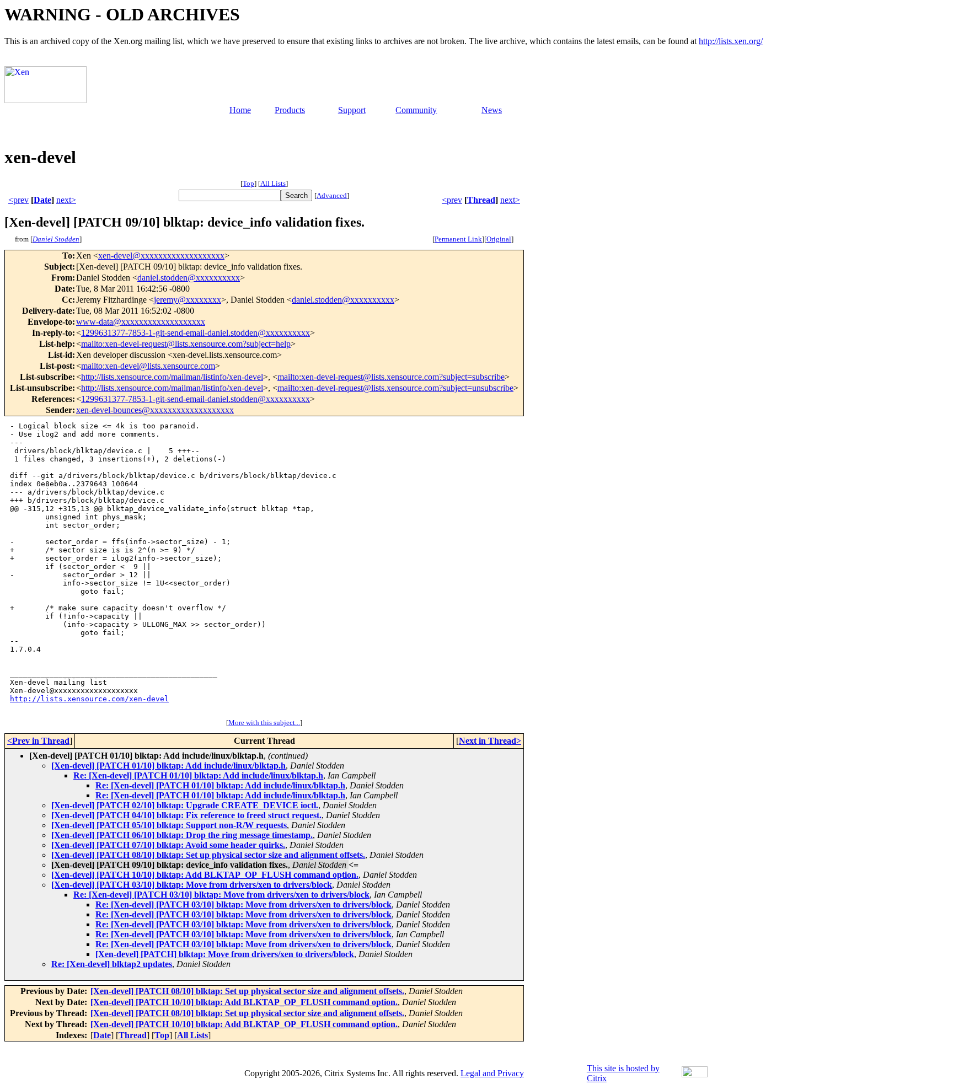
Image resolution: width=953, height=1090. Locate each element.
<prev (18, 200)
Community (416, 110)
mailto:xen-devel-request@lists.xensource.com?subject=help (186, 343)
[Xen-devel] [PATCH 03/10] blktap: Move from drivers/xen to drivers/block (191, 884)
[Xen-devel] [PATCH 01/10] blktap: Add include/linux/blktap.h (168, 765)
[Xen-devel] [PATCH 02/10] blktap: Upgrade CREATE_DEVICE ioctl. (184, 805)
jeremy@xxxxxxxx (187, 299)
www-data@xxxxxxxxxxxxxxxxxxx (140, 321)
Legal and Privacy (492, 1073)
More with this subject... (264, 722)
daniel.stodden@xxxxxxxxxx (188, 277)
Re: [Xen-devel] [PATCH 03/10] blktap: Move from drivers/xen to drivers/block (221, 894)
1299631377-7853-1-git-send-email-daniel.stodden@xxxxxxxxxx (195, 332)
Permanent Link (458, 239)
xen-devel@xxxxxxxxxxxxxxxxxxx (161, 255)
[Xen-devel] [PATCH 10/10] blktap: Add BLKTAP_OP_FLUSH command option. (204, 874)
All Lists (273, 183)
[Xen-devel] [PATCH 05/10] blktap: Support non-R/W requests (169, 825)
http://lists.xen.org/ (731, 41)
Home (240, 110)
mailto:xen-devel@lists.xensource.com (148, 366)
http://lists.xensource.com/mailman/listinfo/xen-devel (172, 377)
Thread (481, 200)
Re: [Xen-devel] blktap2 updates (111, 964)
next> (66, 200)
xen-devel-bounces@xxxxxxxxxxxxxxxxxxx (155, 410)
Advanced (332, 195)
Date (42, 200)
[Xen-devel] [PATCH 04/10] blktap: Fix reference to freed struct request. (186, 815)
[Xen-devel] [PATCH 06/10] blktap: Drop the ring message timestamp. (182, 835)
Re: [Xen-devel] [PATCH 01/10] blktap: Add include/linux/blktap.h (198, 775)
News (491, 110)
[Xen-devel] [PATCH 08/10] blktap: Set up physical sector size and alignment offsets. (208, 855)
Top (248, 183)
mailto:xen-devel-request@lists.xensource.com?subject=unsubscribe (395, 388)
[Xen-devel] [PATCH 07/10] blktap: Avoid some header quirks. (168, 845)
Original (498, 239)
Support (352, 110)
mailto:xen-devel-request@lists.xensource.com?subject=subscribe (391, 377)
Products (290, 110)
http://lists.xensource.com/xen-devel (89, 699)
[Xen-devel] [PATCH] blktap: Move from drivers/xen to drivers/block (224, 954)
